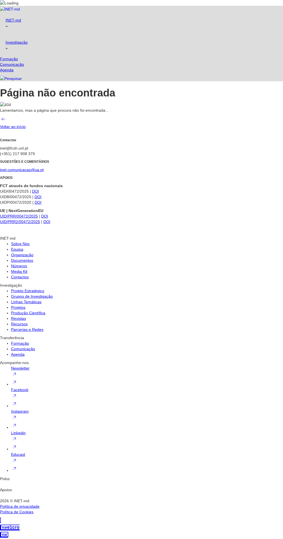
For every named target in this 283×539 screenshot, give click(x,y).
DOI (35, 191)
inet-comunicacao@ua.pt (22, 170)
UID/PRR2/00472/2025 (20, 221)
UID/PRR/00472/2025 (19, 216)
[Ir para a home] (10, 9)
